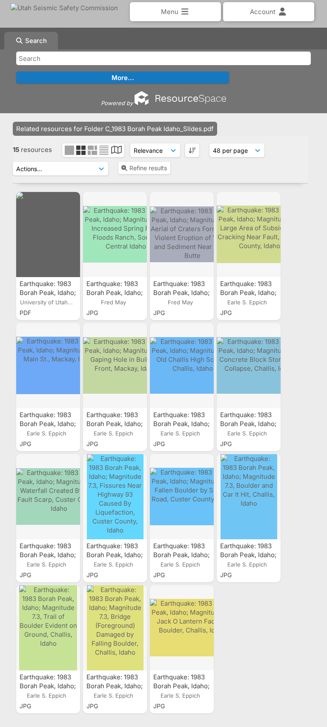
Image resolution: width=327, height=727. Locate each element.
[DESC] (192, 150)
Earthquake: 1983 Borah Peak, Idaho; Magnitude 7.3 (48, 293)
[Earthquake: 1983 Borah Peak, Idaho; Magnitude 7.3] (48, 234)
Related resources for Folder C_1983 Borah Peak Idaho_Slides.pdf (115, 129)
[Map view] (116, 151)
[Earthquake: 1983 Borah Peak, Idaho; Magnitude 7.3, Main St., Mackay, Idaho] (48, 365)
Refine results (148, 168)
